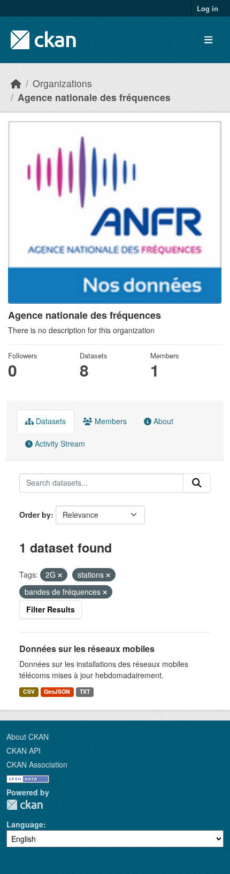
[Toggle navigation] (208, 40)
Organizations (62, 83)
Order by (35, 514)
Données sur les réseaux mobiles (87, 648)
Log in (207, 8)
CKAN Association (36, 764)
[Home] (16, 83)
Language (24, 824)
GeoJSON (57, 691)
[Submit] (197, 483)
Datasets (50, 421)
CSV (29, 691)
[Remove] (60, 575)
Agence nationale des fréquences (94, 97)
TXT (85, 691)
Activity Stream (59, 443)
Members (110, 421)
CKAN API (23, 750)
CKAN (24, 804)
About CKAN (27, 736)
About (162, 421)
